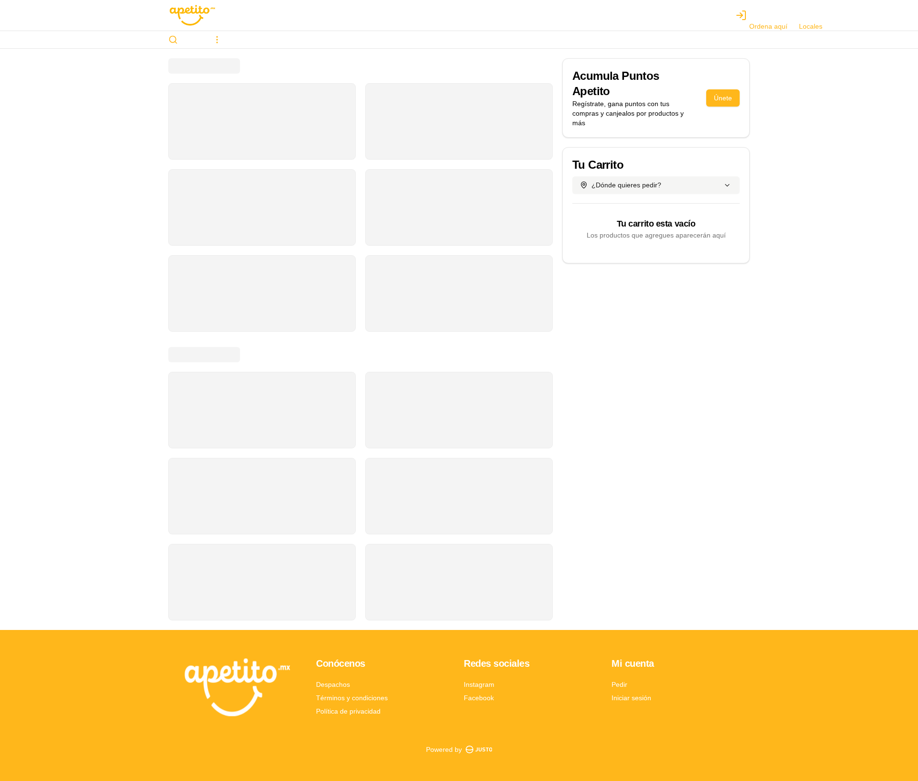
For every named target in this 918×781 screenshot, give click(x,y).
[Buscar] (173, 39)
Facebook (479, 698)
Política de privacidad (348, 711)
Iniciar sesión (631, 698)
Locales (810, 26)
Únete (723, 98)
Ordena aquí (768, 26)
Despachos (333, 684)
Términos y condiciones (352, 698)
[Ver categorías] (217, 39)
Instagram (479, 684)
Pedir (619, 684)
